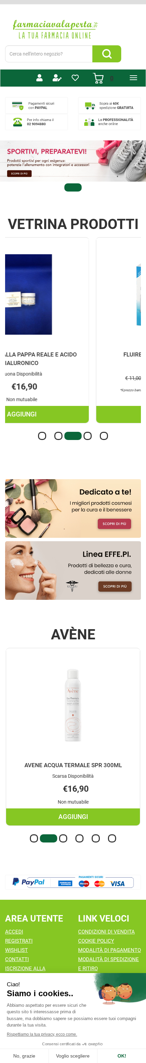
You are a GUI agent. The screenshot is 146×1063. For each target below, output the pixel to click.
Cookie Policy (96, 941)
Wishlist (16, 950)
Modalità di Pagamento (109, 950)
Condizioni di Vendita (106, 932)
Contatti (17, 959)
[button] (73, 187)
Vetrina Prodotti (73, 224)
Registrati (19, 941)
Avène (73, 634)
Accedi (14, 932)
